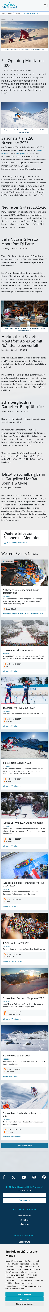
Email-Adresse (24, 1190)
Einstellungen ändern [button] (24, 1304)
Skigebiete (25, 1219)
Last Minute (24, 1241)
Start (3, 13)
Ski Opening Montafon (17, 542)
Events (17, 13)
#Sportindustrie (38, 613)
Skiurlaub (24, 1224)
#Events (21, 613)
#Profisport (15, 671)
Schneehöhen (24, 1215)
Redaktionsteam (24, 70)
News (10, 13)
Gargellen (20, 153)
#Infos (27, 613)
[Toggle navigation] (45, 5)
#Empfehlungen (10, 613)
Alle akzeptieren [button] (24, 1294)
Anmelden (25, 1200)
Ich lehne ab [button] (24, 1299)
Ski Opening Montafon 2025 (32, 13)
